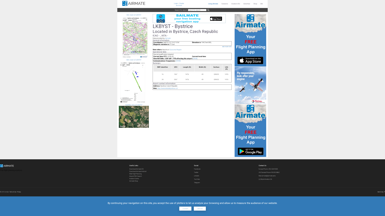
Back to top (380, 192)
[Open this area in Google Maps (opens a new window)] (122, 126)
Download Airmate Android (137, 171)
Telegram (197, 182)
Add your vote (227, 46)
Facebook (197, 169)
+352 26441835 (273, 169)
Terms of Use (13, 192)
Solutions (224, 4)
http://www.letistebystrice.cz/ (167, 88)
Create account (180, 4)
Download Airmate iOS (136, 169)
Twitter (196, 172)
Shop (255, 4)
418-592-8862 (275, 172)
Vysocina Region (175, 50)
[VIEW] (195, 59)
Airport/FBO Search (135, 176)
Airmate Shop (133, 181)
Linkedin (196, 176)
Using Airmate (213, 4)
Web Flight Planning (135, 174)
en (262, 4)
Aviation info (235, 4)
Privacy (19, 192)
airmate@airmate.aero (269, 176)
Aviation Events (134, 178)
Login (176, 3)
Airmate (168, 38)
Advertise (246, 4)
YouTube (197, 179)
